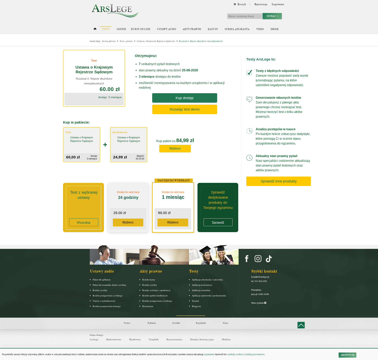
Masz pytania (257, 302)
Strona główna (108, 41)
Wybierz (175, 148)
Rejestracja (260, 4)
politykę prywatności (254, 354)
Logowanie (278, 4)
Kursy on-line (140, 29)
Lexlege (94, 339)
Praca (225, 322)
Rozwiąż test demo (185, 109)
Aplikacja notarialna (201, 290)
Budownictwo (113, 339)
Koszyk (241, 4)
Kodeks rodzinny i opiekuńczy (156, 290)
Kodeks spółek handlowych (155, 295)
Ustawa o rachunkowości (104, 300)
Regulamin (201, 322)
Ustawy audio (166, 29)
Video (260, 29)
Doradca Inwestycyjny (202, 339)
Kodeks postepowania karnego (107, 306)
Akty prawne (192, 29)
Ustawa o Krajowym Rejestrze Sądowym (156, 41)
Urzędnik (154, 339)
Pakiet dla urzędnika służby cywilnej (109, 284)
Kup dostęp (185, 98)
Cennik (121, 29)
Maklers (226, 339)
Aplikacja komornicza (202, 284)
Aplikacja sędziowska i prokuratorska (209, 295)
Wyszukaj (83, 222)
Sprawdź (218, 222)
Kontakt (176, 322)
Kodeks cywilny (100, 290)
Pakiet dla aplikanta (101, 279)
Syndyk (195, 300)
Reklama (152, 322)
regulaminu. (209, 354)
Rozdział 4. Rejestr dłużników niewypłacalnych (200, 41)
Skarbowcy (135, 339)
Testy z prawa (126, 41)
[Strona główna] (95, 30)
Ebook (275, 29)
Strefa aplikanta (237, 29)
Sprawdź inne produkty (279, 181)
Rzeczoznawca (174, 339)
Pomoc (127, 322)
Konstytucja (147, 306)
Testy (106, 29)
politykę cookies (235, 354)
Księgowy (196, 306)
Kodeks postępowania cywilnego (108, 295)
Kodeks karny (148, 279)
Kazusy (213, 29)
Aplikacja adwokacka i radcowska (207, 279)
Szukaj (272, 16)
